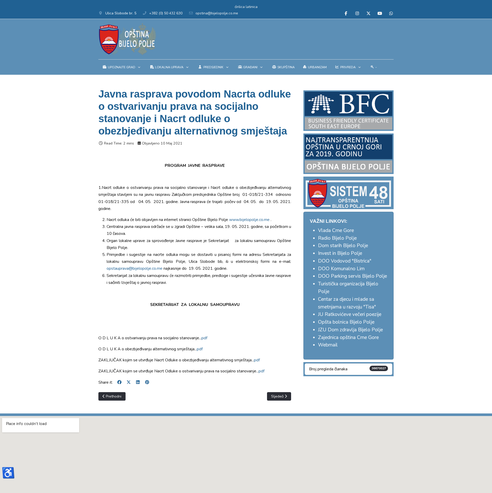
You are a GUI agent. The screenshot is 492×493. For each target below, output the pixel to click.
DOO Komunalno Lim (341, 268)
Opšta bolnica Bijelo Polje (346, 322)
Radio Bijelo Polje (337, 238)
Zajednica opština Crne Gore (348, 337)
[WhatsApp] (391, 13)
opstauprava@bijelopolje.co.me (134, 268)
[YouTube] (379, 13)
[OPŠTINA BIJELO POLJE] (127, 39)
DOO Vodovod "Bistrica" (344, 261)
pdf (204, 338)
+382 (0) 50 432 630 (165, 13)
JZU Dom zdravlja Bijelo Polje (350, 329)
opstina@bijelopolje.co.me (217, 13)
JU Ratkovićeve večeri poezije (349, 314)
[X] (128, 382)
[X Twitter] (368, 13)
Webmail (328, 345)
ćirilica (240, 6)
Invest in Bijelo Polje (340, 253)
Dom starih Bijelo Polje (343, 245)
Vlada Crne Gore (336, 230)
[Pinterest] (147, 382)
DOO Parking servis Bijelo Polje (352, 276)
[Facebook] (345, 13)
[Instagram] (357, 13)
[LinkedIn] (137, 382)
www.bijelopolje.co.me (249, 220)
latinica (252, 6)
